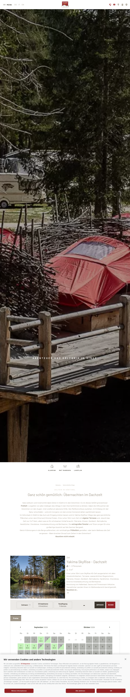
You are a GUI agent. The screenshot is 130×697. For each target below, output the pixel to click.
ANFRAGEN (99, 605)
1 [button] (27, 640)
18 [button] (47, 653)
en (23, 5)
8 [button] (27, 647)
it (19, 5)
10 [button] (41, 647)
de (15, 5)
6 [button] (75, 646)
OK (111, 691)
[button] (125, 659)
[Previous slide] (59, 596)
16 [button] (34, 653)
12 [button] (54, 647)
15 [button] (27, 653)
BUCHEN (110, 605)
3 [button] (40, 640)
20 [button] (61, 653)
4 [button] (47, 640)
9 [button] (34, 647)
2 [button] (34, 640)
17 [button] (41, 653)
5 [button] (54, 640)
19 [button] (54, 653)
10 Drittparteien (25, 664)
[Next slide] (63, 596)
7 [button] (20, 647)
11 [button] (47, 646)
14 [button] (21, 653)
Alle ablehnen (80, 691)
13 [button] (61, 647)
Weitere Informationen (19, 691)
